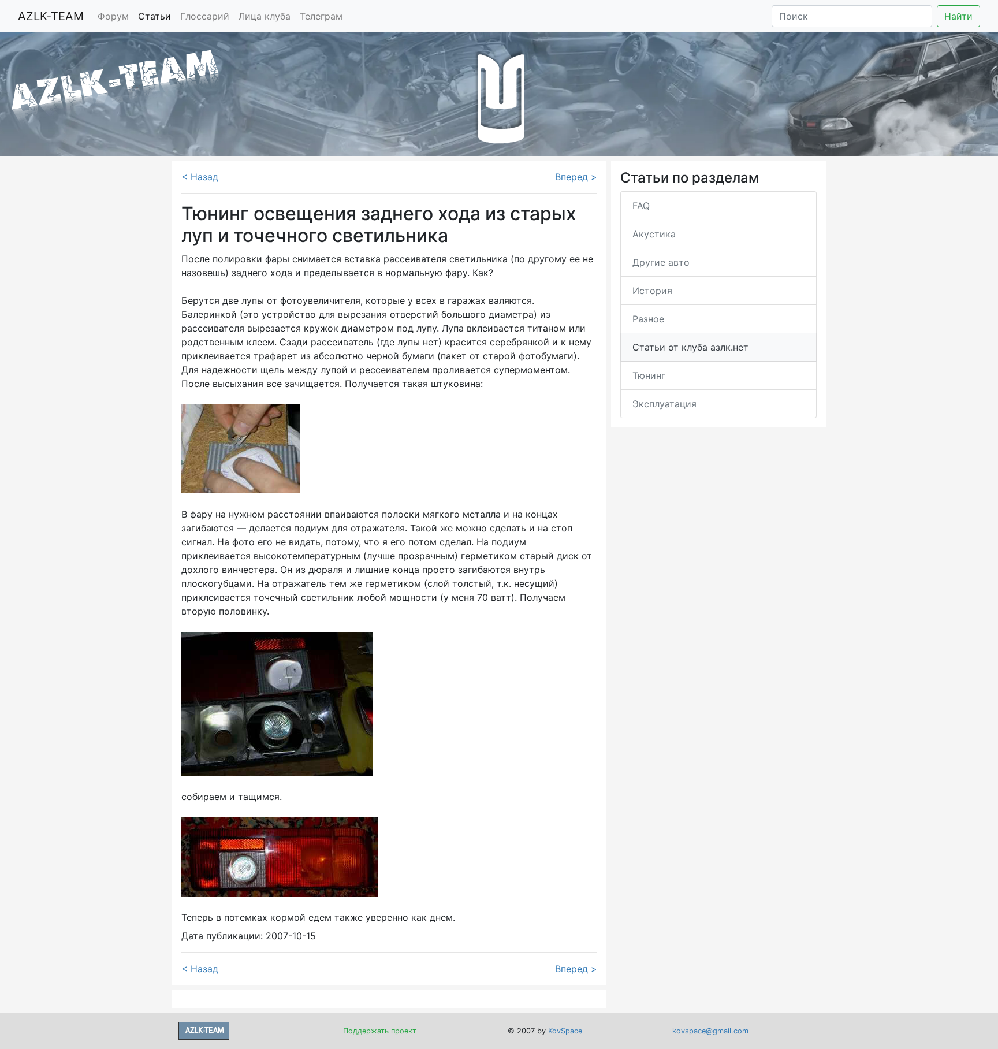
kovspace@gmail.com (710, 1030)
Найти (958, 16)
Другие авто (661, 262)
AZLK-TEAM (51, 16)
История (652, 290)
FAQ (641, 205)
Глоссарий (204, 16)
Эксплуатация (664, 404)
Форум (113, 16)
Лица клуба (265, 16)
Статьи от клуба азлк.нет (690, 347)
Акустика (654, 234)
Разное (648, 319)
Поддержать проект (379, 1030)
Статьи (154, 16)
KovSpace (565, 1030)
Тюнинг (648, 375)
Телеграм (321, 16)
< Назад (199, 177)
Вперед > (576, 177)
